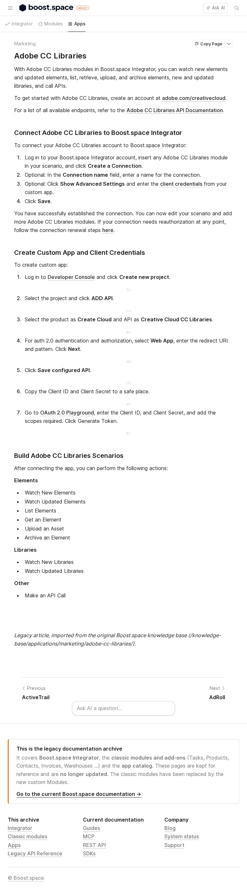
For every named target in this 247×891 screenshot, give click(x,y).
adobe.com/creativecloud (193, 98)
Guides (91, 828)
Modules (53, 23)
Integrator (20, 828)
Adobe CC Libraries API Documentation (174, 110)
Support (174, 845)
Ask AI (218, 7)
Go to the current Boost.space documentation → (78, 794)
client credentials (181, 184)
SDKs (89, 853)
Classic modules (27, 836)
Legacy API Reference (35, 853)
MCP (89, 836)
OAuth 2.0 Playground (67, 412)
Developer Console (71, 277)
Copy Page (211, 43)
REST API (94, 845)
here (108, 230)
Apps (14, 845)
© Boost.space (26, 878)
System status (181, 836)
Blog (170, 828)
